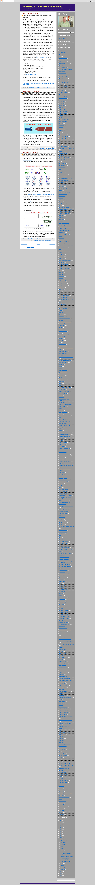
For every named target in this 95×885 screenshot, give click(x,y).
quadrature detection (64, 610)
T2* (60, 761)
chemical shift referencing (65, 211)
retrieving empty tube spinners (47, 148)
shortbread (61, 693)
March (62, 865)
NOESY (61, 539)
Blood (60, 190)
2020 (61, 820)
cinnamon (61, 217)
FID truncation (62, 344)
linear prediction (63, 459)
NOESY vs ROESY (63, 543)
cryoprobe (61, 256)
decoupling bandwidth (64, 268)
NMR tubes (62, 533)
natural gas (62, 517)
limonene (61, 450)
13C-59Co (61, 84)
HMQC (60, 410)
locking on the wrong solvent (66, 465)
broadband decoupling (64, 192)
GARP (60, 368)
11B (60, 56)
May (62, 850)
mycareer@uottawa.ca (41, 57)
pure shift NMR (62, 602)
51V (60, 140)
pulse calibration (63, 597)
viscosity (61, 803)
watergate (61, 808)
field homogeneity (63, 351)
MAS (60, 487)
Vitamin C (61, 804)
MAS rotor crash (63, 491)
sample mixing (62, 668)
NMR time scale (63, 532)
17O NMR (61, 90)
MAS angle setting (63, 489)
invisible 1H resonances (64, 436)
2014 (61, 831)
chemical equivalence (64, 207)
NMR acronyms (63, 522)
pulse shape (62, 601)
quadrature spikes (63, 614)
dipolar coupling (63, 283)
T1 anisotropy (62, 753)
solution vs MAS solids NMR (65, 720)
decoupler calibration (64, 264)
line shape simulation (64, 454)
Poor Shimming (62, 577)
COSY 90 (61, 239)
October (63, 844)
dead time (61, 262)
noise (60, 545)
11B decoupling (62, 61)
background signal (63, 174)
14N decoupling (63, 86)
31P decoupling (63, 134)
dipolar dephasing (63, 285)
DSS (60, 302)
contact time (62, 232)
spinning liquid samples (64, 744)
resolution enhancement (65, 639)
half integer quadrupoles (65, 387)
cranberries (62, 254)
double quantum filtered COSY (66, 299)
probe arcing (62, 585)
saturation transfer (63, 676)
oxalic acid (61, 555)
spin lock (61, 736)
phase (60, 568)
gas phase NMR (63, 370)
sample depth (62, 665)
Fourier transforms (63, 362)
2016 (61, 827)
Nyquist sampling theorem (65, 553)
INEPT (60, 430)
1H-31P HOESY (63, 115)
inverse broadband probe (65, 432)
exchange (61, 329)
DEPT (60, 270)
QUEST (61, 620)
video (60, 799)
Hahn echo (61, 385)
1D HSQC (61, 103)
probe (60, 583)
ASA (60, 171)
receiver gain (62, 626)
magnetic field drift (63, 481)
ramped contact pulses (64, 624)
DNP (60, 291)
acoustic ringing (63, 153)
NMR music (62, 524)
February (63, 867)
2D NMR (61, 127)
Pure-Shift (61, 604)
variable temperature (64, 797)
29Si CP (61, 123)
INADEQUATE (62, 423)
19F (60, 94)
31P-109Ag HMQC (63, 136)
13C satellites (62, 73)
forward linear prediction (65, 360)
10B (60, 54)
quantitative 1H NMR (64, 618)
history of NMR (62, 406)
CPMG (60, 252)
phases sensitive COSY (64, 573)
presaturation (62, 581)
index (60, 428)
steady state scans (63, 748)
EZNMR (61, 338)
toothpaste (61, 784)
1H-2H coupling (63, 113)
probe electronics (63, 589)
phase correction (63, 570)
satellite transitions (63, 672)
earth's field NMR (63, 308)
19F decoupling (63, 96)
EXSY (60, 333)
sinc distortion (62, 701)
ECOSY (61, 312)
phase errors (62, 572)
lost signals (61, 472)
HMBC (60, 408)
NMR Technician (63, 530)
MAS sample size (63, 493)
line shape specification (64, 455)
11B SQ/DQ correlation (64, 63)
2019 (61, 822)
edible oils (61, 314)
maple (60, 485)
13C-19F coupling (63, 78)
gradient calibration (63, 379)
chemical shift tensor (64, 213)
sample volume (62, 670)
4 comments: (48, 238)
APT (60, 169)
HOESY (61, 414)
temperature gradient (64, 768)
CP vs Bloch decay (63, 251)
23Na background (63, 119)
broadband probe (63, 194)
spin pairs (61, 740)
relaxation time (62, 631)
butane (61, 198)
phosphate (61, 575)
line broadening (63, 452)
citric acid (61, 219)
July (62, 846)
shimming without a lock (65, 691)
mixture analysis (63, 509)
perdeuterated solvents (64, 564)
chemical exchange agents (65, 209)
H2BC (60, 383)
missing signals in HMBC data (66, 506)
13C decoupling (63, 67)
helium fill (61, 397)
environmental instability (65, 322)
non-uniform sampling (64, 547)
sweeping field (62, 749)
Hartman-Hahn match (64, 391)
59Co (60, 142)
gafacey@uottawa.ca (31, 74)
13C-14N (61, 74)
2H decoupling (62, 129)
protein (61, 593)
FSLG (60, 366)
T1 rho (60, 757)
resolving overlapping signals (66, 641)
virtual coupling (62, 801)
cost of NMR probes (64, 234)
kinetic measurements (64, 448)
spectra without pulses (64, 732)
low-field (61, 474)
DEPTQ (61, 274)
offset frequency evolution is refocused (32, 201)
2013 (61, 833)
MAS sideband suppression (65, 495)
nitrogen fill (61, 520)
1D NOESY (61, 105)
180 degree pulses (63, 92)
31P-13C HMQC (63, 138)
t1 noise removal (63, 755)
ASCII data (61, 172)
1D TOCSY (61, 107)
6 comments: (48, 147)
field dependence (63, 346)
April (62, 863)
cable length (62, 199)
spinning (61, 742)
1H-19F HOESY (63, 111)
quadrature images (63, 612)
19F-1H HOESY (63, 100)
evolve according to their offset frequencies (43, 194)
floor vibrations (62, 353)
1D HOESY (61, 101)
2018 (61, 824)
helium (60, 395)
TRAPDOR (61, 786)
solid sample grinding (64, 708)
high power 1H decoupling (65, 404)
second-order (62, 683)
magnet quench (63, 478)
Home (38, 244)
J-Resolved (62, 446)
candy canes (62, 203)
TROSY (61, 788)
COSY (60, 236)
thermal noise (62, 772)
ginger (60, 373)
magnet (61, 476)
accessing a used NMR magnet (66, 148)
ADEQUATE (62, 155)
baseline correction (63, 180)
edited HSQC (62, 316)
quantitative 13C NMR (64, 616)
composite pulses (63, 225)
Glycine (61, 377)
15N (60, 88)
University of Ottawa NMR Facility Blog (42, 6)
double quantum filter (64, 297)
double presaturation (64, 295)
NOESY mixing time (64, 541)
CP (60, 249)
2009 (61, 871)
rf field (60, 647)
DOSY (60, 293)
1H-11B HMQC (62, 109)
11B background (63, 58)
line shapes (62, 457)
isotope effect (62, 444)
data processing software (65, 260)
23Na (60, 117)
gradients (36, 240)
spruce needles (62, 746)
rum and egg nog (63, 663)
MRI (60, 515)
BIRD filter (61, 186)
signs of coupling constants (65, 697)
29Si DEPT (61, 125)
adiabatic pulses (63, 159)
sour (60, 730)
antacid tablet (62, 163)
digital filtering (62, 280)
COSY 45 (61, 238)
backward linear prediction (65, 178)
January (63, 869)
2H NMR (61, 130)
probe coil (61, 587)
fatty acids (61, 340)
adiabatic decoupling (64, 157)
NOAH (60, 535)
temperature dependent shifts (66, 765)
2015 (61, 829)
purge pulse (62, 606)
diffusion (61, 278)
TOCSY (61, 778)
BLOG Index (62, 38)
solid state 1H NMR (63, 710)
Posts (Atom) (30, 247)
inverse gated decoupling (65, 434)
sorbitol (61, 728)
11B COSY (61, 60)
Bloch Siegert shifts (63, 188)
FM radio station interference (66, 357)
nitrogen (61, 519)
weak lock (61, 810)
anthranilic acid (62, 165)
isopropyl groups (63, 442)
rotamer (61, 659)
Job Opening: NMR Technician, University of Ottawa (67, 853)
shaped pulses (62, 687)
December (63, 840)
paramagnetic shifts (64, 559)
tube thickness (62, 789)
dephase (29, 194)
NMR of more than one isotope (66, 526)
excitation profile (63, 331)
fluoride (61, 355)
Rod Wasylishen (63, 653)
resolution (61, 637)
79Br (60, 144)
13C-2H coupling (63, 80)
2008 (61, 873)
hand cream (62, 389)
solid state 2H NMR (63, 712)
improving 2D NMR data (65, 421)
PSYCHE (61, 595)
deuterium (61, 276)
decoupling (61, 266)
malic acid (61, 483)
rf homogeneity (62, 649)
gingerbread (62, 375)
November (63, 842)
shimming (61, 689)
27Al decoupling (63, 121)
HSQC (60, 417)
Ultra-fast (61, 791)
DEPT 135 (61, 272)
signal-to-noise (62, 695)
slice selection (62, 703)
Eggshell (61, 320)
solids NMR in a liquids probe (66, 716)
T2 (60, 759)
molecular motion (63, 513)
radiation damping (63, 622)
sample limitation (63, 667)
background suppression (65, 176)
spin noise (61, 738)
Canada (61, 201)
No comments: (47, 87)
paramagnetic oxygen (64, 557)
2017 (61, 825)
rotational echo (62, 661)
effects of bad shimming (65, 318)
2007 (61, 875)
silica (60, 699)
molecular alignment (64, 511)
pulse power (62, 599)
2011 (61, 837)
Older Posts (52, 244)
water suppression (63, 806)
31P (60, 132)
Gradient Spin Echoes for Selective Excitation (37, 154)
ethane (61, 327)
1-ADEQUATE (62, 52)
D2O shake (62, 258)
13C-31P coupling (63, 82)
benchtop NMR (62, 184)
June (62, 848)
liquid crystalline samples (65, 461)
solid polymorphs (63, 707)
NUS (60, 551)
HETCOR (61, 402)
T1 (60, 751)
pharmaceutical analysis (65, 566)
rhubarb (61, 651)
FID (60, 342)
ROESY (61, 655)
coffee (60, 221)
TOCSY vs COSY (63, 782)
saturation (61, 674)
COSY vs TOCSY (63, 241)
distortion (61, 289)
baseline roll (62, 182)
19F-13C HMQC (63, 98)
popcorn (61, 579)
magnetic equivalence (64, 480)
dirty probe (61, 287)
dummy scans (62, 304)
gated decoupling (63, 372)
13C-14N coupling (63, 76)
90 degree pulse (63, 146)
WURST (61, 812)
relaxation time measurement (66, 633)
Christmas (61, 215)
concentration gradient (64, 230)
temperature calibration (64, 763)
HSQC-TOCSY (62, 419)
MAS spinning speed (64, 500)
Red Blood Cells (63, 628)
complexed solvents (64, 223)
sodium (61, 705)
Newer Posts (24, 244)
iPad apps (61, 438)
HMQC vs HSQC (63, 412)
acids (60, 151)
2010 (61, 839)
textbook (61, 770)
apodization (62, 167)
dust (60, 306)
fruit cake (61, 364)
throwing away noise (64, 774)
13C (60, 65)
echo (60, 310)
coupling (61, 243)
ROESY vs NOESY (63, 657)
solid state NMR (63, 714)
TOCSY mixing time (64, 780)
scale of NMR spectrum (64, 678)
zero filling (61, 814)
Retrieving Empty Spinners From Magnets (36, 93)
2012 (61, 835)
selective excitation (27, 160)
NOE (60, 537)
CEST (60, 205)
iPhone (61, 440)
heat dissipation (63, 393)
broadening (62, 196)
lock (60, 463)
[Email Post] (52, 87)
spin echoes (51, 240)
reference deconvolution (65, 630)
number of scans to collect (65, 549)
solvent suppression (64, 726)
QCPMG (61, 608)
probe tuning (62, 591)
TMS (60, 776)
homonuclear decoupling (65, 415)
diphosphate (62, 281)
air (59, 161)
